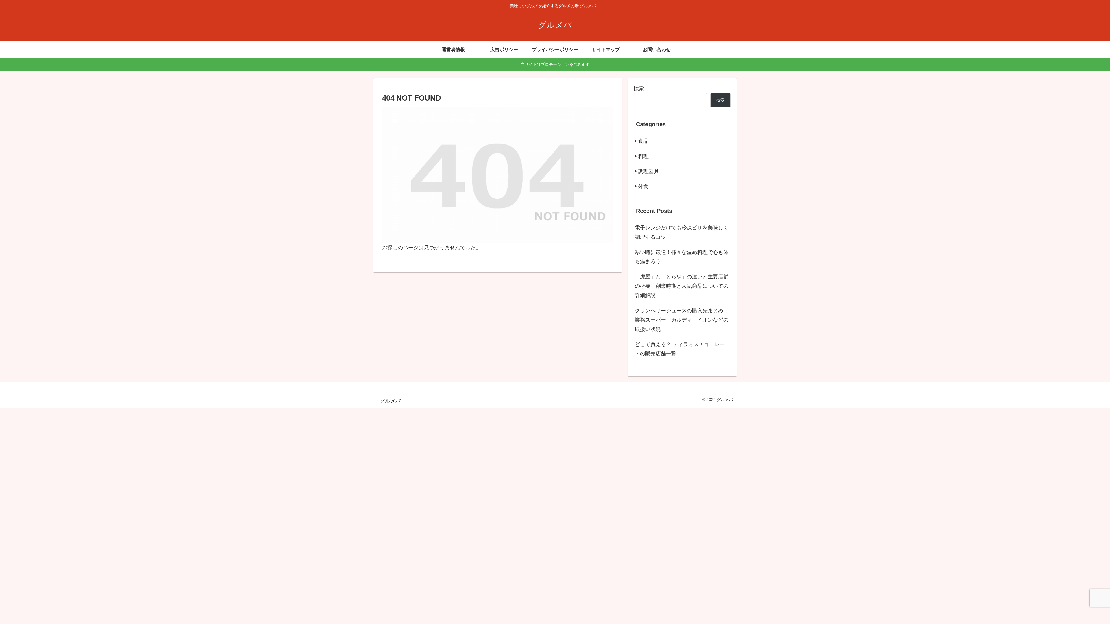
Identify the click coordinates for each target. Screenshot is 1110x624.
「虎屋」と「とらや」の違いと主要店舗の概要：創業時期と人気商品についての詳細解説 (681, 286)
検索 (639, 88)
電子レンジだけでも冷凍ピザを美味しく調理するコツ (681, 232)
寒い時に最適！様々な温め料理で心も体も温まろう (681, 256)
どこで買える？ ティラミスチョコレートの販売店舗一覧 (680, 348)
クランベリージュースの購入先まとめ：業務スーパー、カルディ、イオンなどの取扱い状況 (681, 320)
